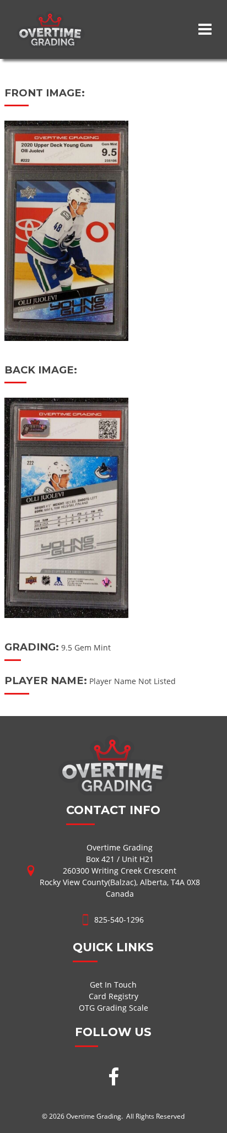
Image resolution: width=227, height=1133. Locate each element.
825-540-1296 (119, 919)
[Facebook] (113, 1077)
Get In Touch (113, 984)
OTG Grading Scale (113, 1007)
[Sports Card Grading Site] (50, 17)
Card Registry (113, 996)
